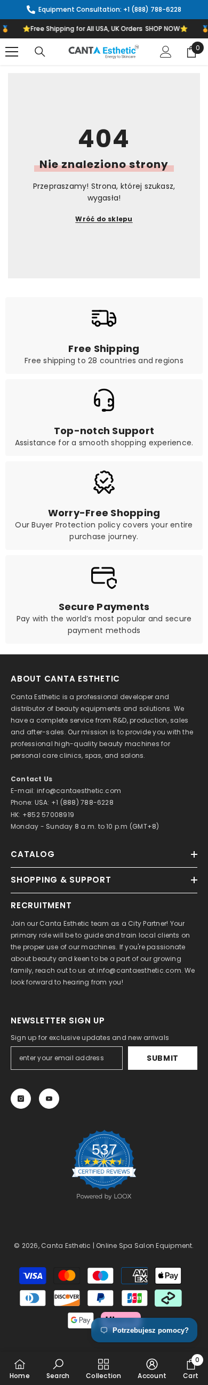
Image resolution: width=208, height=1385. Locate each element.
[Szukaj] (40, 51)
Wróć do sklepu (103, 218)
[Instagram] (21, 1098)
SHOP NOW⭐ (163, 28)
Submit (163, 1058)
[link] (104, 335)
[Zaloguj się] (166, 52)
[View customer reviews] (104, 1165)
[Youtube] (49, 1098)
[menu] (11, 51)
